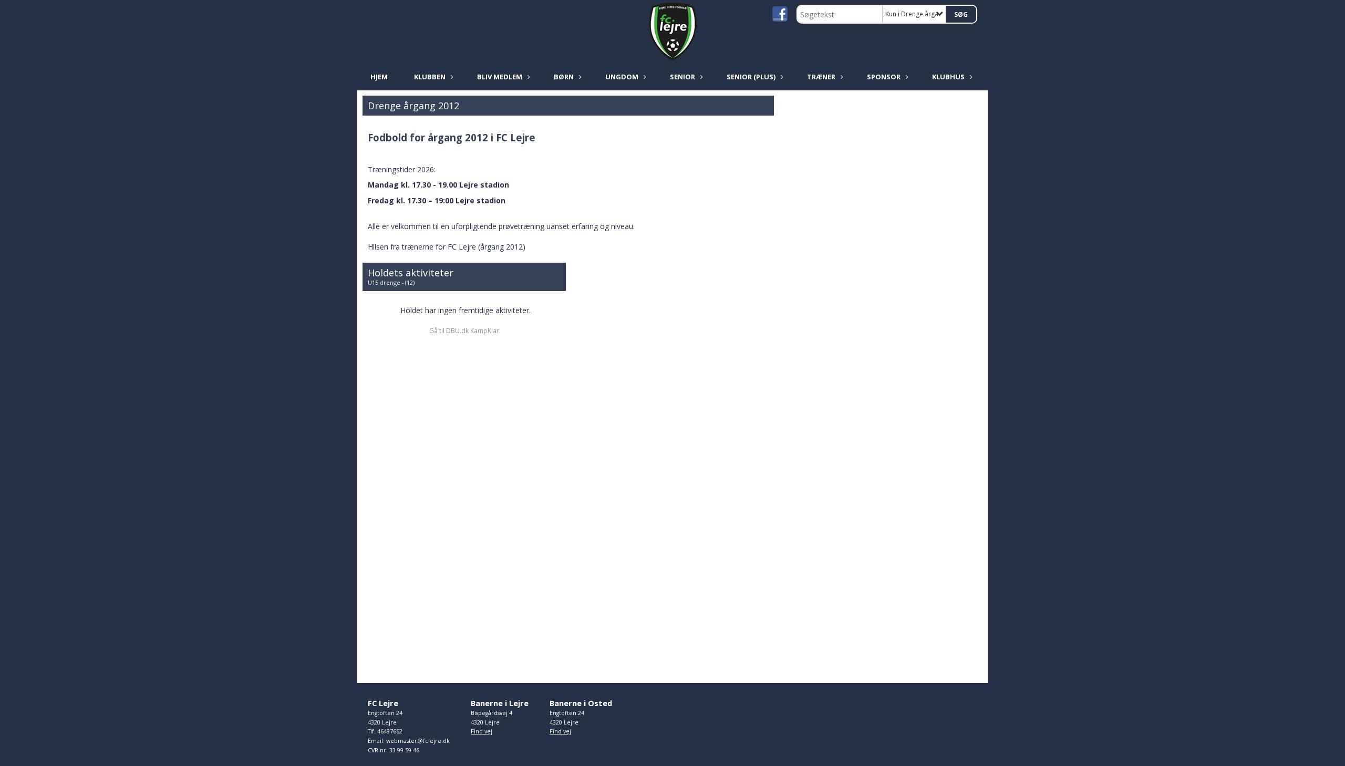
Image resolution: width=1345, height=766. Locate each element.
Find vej (481, 731)
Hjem (379, 76)
